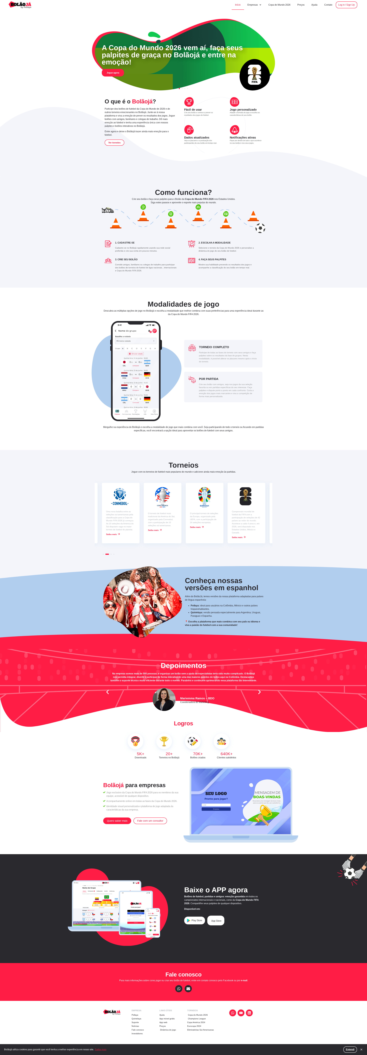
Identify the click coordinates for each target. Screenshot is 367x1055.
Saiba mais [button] (100, 1049)
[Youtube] (241, 1012)
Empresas (252, 5)
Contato (328, 5)
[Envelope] (188, 988)
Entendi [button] (350, 1049)
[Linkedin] (249, 1012)
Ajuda (314, 5)
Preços (300, 5)
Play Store (197, 920)
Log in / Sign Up (346, 5)
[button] (8, 52)
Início (238, 5)
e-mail (244, 980)
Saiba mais (111, 530)
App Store (216, 921)
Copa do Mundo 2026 (279, 5)
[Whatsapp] (178, 988)
